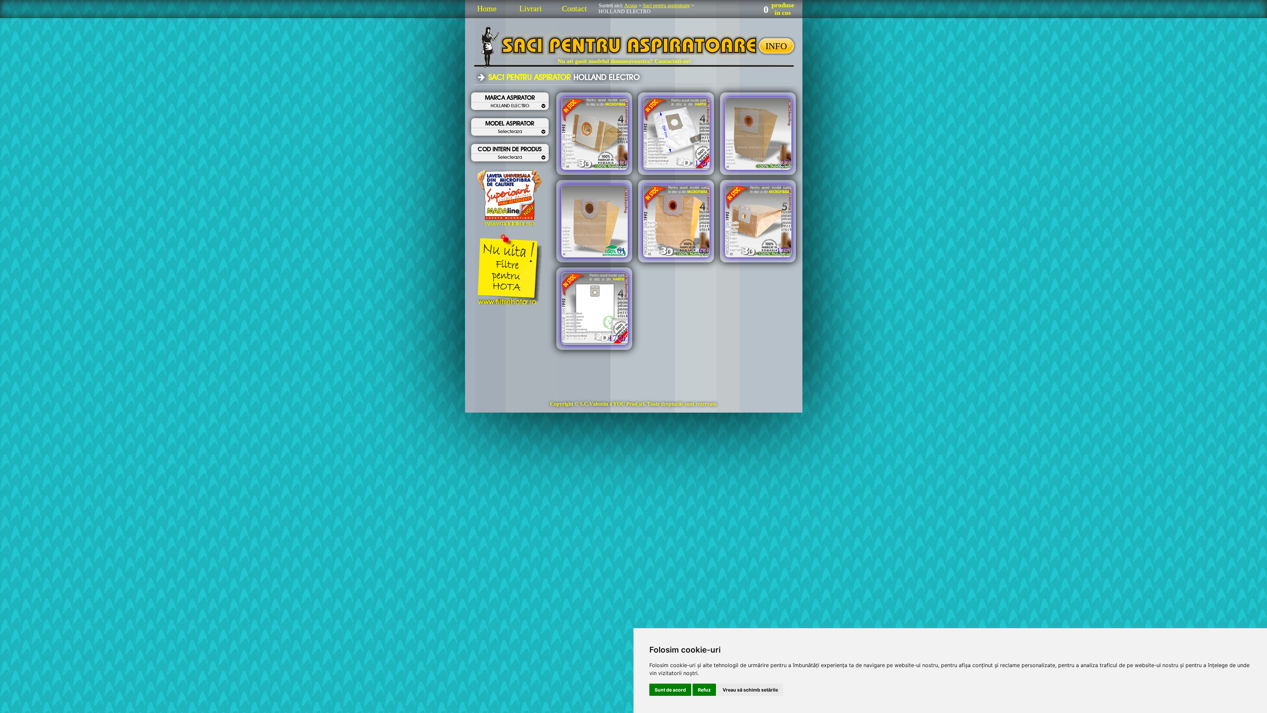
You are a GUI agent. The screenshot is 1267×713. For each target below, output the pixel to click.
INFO (776, 46)
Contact (574, 8)
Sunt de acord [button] (670, 690)
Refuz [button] (704, 690)
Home (487, 8)
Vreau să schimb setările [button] (750, 690)
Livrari (530, 8)
